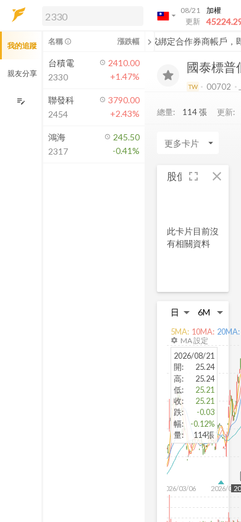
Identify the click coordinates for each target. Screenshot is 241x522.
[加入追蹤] (168, 75)
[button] (90, 15)
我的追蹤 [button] (22, 45)
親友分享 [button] (22, 73)
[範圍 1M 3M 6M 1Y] (210, 312)
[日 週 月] (180, 312)
